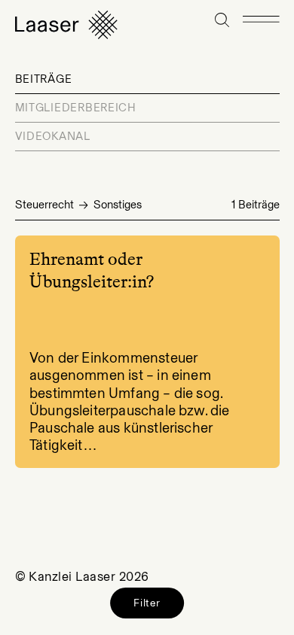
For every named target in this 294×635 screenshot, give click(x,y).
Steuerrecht (44, 204)
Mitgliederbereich (75, 107)
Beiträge (43, 79)
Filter (147, 602)
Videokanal (52, 136)
